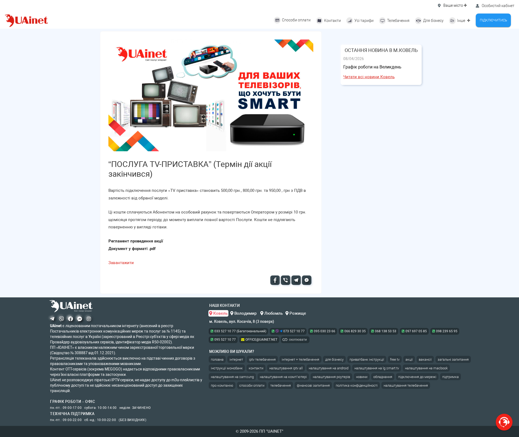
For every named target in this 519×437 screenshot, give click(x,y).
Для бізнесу (334, 359)
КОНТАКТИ (256, 368)
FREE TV (395, 359)
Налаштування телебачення (406, 385)
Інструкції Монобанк (227, 368)
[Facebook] (275, 280)
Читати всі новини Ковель (369, 76)
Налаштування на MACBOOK (426, 368)
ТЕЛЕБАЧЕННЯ (280, 385)
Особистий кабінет (497, 6)
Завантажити (121, 262)
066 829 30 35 (355, 331)
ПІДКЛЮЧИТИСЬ (493, 20)
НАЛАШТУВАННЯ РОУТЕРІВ (331, 377)
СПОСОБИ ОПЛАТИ (251, 385)
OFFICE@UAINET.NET (261, 339)
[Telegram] (296, 280)
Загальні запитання (453, 359)
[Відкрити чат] (504, 422)
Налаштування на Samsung (232, 377)
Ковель (220, 313)
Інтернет (236, 359)
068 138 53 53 (385, 331)
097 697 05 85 (416, 331)
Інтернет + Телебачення (300, 359)
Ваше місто (453, 5)
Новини (361, 377)
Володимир (245, 313)
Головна (217, 359)
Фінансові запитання (313, 385)
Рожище (297, 313)
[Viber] (285, 280)
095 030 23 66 (324, 331)
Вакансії (425, 359)
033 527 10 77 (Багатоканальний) (240, 331)
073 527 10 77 (293, 331)
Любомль (273, 313)
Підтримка (450, 377)
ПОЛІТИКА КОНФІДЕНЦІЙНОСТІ (357, 385)
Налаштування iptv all (286, 368)
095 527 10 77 (225, 339)
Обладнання (382, 377)
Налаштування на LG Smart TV (376, 368)
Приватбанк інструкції (367, 359)
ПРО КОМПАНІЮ (222, 385)
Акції (409, 359)
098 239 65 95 (446, 331)
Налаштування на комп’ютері (283, 377)
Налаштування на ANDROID (328, 368)
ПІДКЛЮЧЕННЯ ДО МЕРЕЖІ (417, 377)
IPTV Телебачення (262, 359)
